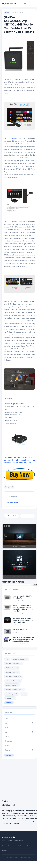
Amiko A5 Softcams (13, 681)
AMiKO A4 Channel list (13, 676)
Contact (29, 846)
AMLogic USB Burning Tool (14, 689)
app (23, 694)
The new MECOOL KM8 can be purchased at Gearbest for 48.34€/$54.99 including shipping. (19, 460)
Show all (8, 702)
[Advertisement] (18, 780)
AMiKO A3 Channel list (13, 663)
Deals (7, 12)
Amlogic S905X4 (11, 685)
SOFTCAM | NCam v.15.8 (20, 629)
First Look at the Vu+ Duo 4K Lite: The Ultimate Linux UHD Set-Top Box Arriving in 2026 (23, 620)
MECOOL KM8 (12, 79)
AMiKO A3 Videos (12, 672)
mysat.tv (9, 3)
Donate (4, 850)
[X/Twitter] (9, 487)
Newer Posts (12, 516)
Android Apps (11, 694)
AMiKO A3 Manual (12, 668)
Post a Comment (12, 502)
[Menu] (25, 3)
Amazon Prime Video (20, 659)
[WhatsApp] (12, 487)
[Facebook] (5, 487)
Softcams (21, 846)
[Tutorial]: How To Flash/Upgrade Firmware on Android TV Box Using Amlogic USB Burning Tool (23, 639)
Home (4, 846)
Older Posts (26, 516)
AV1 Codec (10, 698)
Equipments (12, 846)
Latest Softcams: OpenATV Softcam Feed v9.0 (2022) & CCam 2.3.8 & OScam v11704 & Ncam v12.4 (23, 608)
